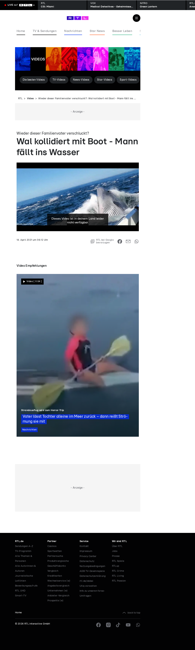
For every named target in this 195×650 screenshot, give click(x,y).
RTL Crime (118, 571)
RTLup (115, 566)
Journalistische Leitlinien (24, 578)
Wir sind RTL (119, 541)
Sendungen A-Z (24, 546)
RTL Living (118, 576)
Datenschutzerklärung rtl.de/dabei (92, 578)
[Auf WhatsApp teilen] (136, 241)
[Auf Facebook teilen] (119, 241)
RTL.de (19, 541)
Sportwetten (54, 551)
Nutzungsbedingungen (92, 566)
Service (84, 541)
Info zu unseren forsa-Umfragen (92, 593)
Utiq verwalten (88, 586)
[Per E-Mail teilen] (128, 241)
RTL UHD (20, 591)
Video (30, 98)
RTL (20, 98)
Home (18, 612)
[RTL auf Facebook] (98, 625)
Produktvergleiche (58, 561)
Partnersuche (55, 556)
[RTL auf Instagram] (108, 625)
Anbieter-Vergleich (58, 595)
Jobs (114, 551)
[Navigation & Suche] (136, 18)
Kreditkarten (54, 576)
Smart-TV (20, 595)
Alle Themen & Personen (23, 558)
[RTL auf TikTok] (118, 625)
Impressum (86, 551)
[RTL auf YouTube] (128, 625)
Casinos (52, 546)
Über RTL (117, 546)
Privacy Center (88, 556)
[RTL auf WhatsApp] (138, 625)
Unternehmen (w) (57, 591)
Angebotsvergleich (58, 586)
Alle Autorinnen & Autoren (25, 568)
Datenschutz (87, 561)
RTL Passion (119, 581)
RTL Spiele (118, 561)
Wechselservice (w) (58, 581)
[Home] (78, 18)
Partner (52, 541)
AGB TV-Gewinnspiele (92, 571)
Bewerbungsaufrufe (26, 586)
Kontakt (84, 546)
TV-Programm (23, 551)
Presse (116, 556)
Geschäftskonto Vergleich (56, 568)
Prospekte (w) (55, 600)
